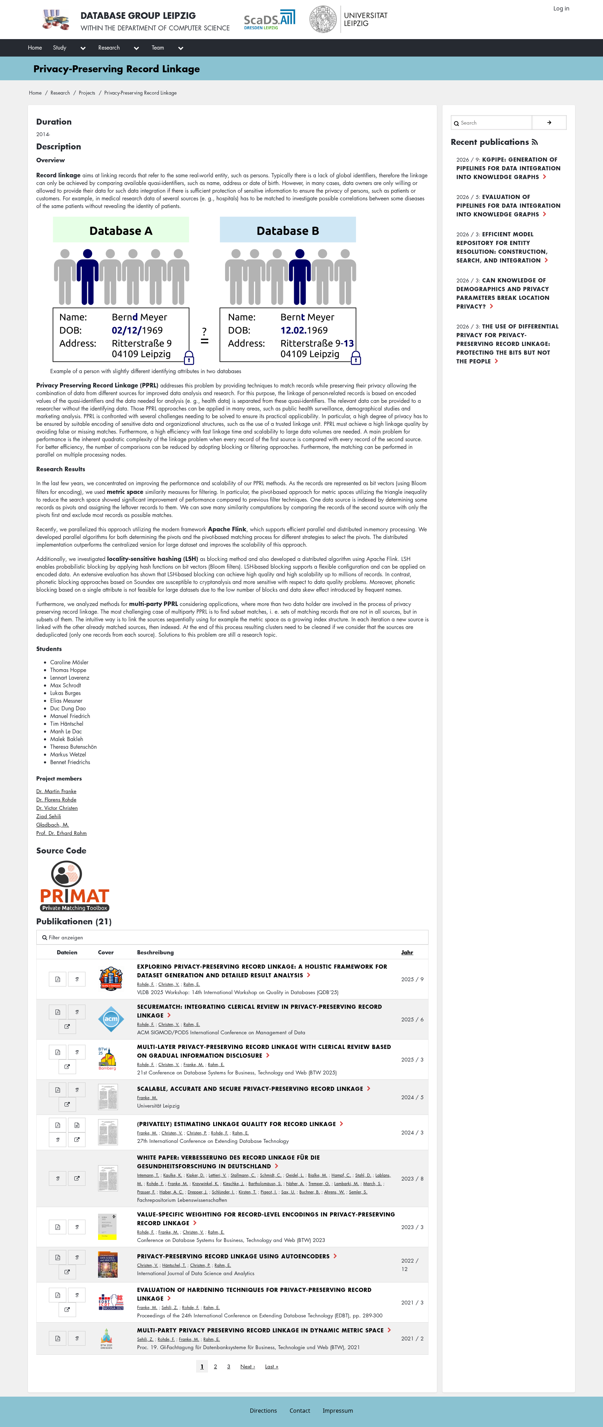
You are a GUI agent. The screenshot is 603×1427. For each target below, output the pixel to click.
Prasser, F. (146, 1192)
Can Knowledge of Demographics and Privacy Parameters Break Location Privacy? (503, 293)
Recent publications (490, 141)
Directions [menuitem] (263, 1410)
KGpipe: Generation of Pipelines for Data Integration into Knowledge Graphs (508, 168)
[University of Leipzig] (349, 19)
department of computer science (174, 28)
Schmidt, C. (271, 1175)
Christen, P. (197, 1133)
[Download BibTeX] (76, 1125)
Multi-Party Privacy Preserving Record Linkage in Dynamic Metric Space (260, 1330)
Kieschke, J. (233, 1183)
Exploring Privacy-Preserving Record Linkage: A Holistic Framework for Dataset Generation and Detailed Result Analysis (262, 970)
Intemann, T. (148, 1175)
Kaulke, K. (172, 1175)
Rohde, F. (145, 984)
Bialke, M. (317, 1175)
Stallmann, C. (243, 1175)
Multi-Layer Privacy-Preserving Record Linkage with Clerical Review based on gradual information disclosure (264, 1050)
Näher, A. (295, 1183)
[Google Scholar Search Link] (76, 979)
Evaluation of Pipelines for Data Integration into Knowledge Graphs (508, 205)
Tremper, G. (319, 1183)
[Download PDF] (57, 979)
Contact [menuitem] (300, 1410)
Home (35, 92)
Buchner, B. (309, 1192)
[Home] (55, 19)
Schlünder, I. (223, 1192)
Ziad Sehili (48, 816)
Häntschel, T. (174, 1265)
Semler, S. (358, 1192)
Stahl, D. (363, 1175)
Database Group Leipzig (138, 15)
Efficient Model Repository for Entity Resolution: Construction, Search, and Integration (502, 247)
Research (60, 92)
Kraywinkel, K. (205, 1183)
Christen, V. (168, 984)
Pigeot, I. (269, 1192)
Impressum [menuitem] (338, 1410)
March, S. (372, 1183)
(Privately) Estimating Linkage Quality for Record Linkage (236, 1123)
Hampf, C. (341, 1175)
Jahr (407, 952)
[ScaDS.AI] (270, 19)
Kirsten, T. (247, 1192)
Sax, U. (288, 1192)
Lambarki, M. (346, 1183)
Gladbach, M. (52, 824)
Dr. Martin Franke (56, 791)
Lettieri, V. (217, 1175)
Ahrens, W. (334, 1192)
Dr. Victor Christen (57, 807)
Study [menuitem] (59, 47)
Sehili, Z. (170, 1307)
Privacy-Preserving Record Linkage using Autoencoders (233, 1256)
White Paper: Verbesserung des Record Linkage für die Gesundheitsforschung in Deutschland (228, 1161)
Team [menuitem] (158, 47)
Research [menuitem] (109, 47)
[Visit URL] (67, 1026)
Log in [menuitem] (561, 8)
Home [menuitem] (35, 47)
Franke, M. (194, 1064)
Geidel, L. (295, 1175)
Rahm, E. (192, 984)
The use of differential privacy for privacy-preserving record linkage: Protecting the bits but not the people (507, 343)
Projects (87, 92)
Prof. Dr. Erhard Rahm (61, 832)
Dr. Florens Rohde (56, 799)
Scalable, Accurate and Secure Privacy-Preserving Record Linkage (250, 1088)
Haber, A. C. (171, 1192)
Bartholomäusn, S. (265, 1183)
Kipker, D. (195, 1175)
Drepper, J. (198, 1192)
